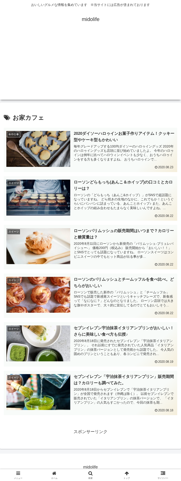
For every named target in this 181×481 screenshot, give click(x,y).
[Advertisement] (90, 67)
